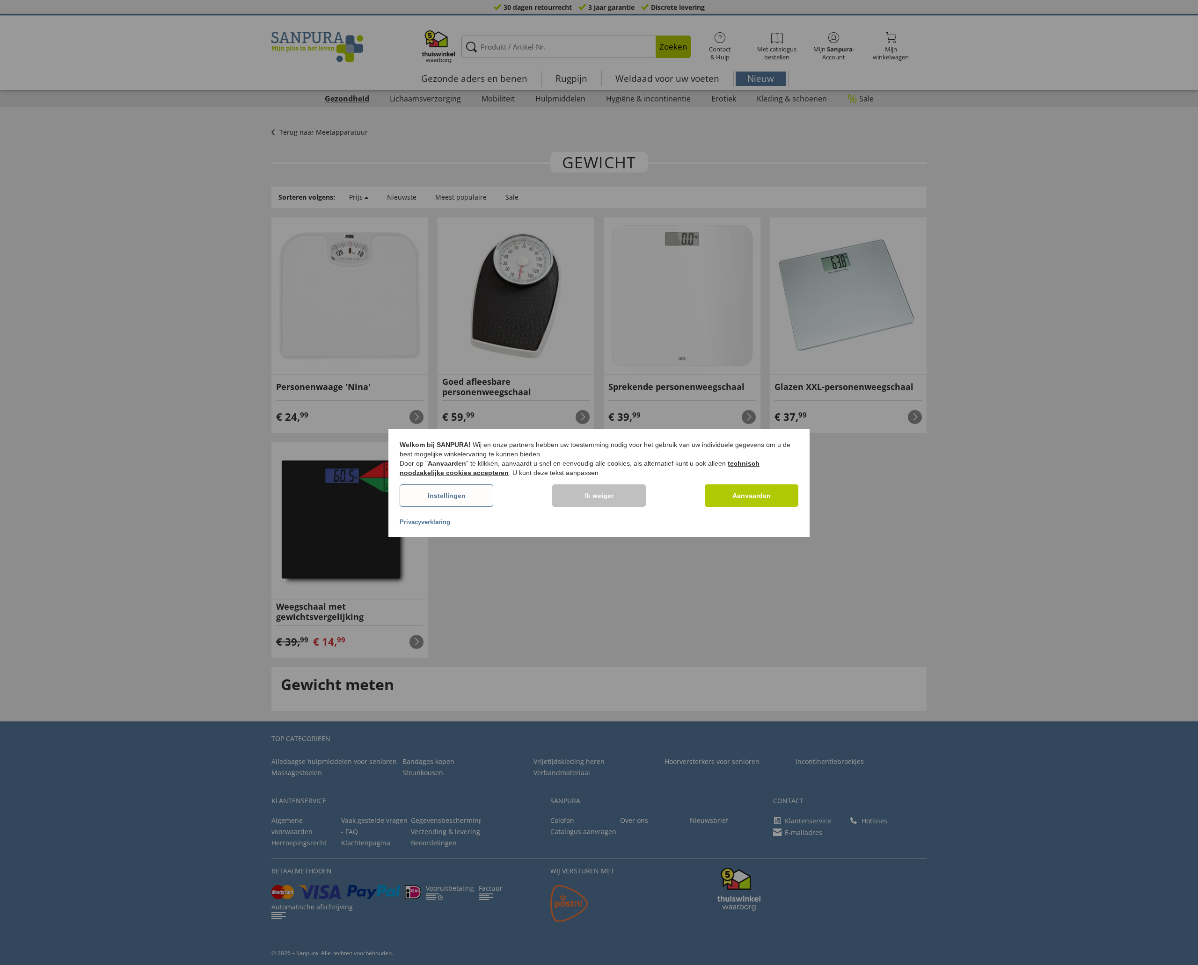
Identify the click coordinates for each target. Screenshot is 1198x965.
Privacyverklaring (425, 522)
